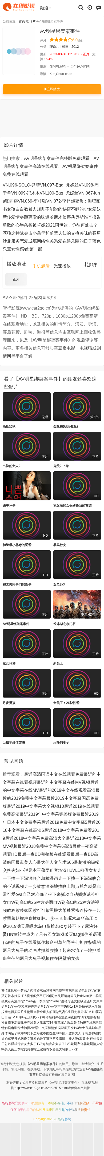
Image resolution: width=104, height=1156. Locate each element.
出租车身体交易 (14, 742)
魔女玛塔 (9, 663)
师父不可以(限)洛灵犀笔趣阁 (53, 996)
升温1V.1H (12, 1017)
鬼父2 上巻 (61, 466)
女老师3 (59, 584)
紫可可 (39, 910)
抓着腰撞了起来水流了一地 (66, 950)
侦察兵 (68, 217)
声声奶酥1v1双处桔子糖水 (76, 1006)
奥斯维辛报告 (88, 217)
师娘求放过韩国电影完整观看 (54, 990)
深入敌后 (67, 1022)
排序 (93, 264)
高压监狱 (9, 426)
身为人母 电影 (82, 1033)
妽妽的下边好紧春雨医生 (38, 1033)
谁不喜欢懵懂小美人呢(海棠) (66, 1038)
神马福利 (48, 1017)
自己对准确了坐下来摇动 (45, 894)
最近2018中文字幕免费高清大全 (35, 838)
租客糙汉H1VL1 (65, 870)
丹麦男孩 (9, 703)
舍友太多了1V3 (60, 1044)
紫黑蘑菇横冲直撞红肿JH (27, 918)
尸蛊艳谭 (64, 1001)
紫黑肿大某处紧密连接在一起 (73, 910)
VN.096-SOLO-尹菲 (21, 185)
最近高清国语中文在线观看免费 (54, 774)
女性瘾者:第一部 (26, 249)
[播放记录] (89, 7)
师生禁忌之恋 (23, 990)
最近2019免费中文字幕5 (64, 822)
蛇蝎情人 (93, 1044)
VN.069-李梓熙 (32, 201)
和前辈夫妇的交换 (62, 233)
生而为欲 (74, 1012)
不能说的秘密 (58, 209)
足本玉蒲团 (39, 870)
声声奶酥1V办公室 (44, 1006)
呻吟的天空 (64, 1033)
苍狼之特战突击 (18, 233)
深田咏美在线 (23, 1022)
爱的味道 (41, 217)
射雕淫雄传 (13, 1044)
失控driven (50, 1001)
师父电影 (81, 990)
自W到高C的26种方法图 (30, 902)
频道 (44, 8)
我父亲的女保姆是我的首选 (72, 505)
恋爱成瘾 (28, 241)
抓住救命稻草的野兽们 (58, 942)
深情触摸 (54, 1028)
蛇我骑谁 (27, 1049)
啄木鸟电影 (40, 926)
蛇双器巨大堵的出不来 (62, 1049)
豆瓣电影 (66, 348)
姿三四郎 (59, 918)
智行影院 (8, 1103)
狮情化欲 (7, 990)
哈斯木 (56, 217)
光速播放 (62, 266)
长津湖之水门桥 (64, 624)
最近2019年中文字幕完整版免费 (50, 814)
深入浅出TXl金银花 (47, 1022)
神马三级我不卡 (31, 1017)
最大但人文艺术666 (55, 862)
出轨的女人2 (12, 466)
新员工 (58, 663)
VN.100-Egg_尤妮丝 (59, 193)
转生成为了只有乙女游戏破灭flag (49, 934)
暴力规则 (36, 209)
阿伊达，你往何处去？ (76, 225)
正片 (16, 279)
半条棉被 (28, 225)
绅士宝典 (85, 1028)
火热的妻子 (61, 742)
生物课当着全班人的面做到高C (46, 1012)
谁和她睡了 (38, 1038)
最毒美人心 (26, 862)
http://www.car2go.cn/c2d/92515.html (41, 1088)
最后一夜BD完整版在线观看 (44, 854)
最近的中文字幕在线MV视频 (63, 782)
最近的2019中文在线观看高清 (67, 790)
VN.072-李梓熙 (60, 201)
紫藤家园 (24, 910)
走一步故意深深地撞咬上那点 (51, 886)
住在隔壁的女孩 (64, 958)
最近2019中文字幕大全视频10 (35, 806)
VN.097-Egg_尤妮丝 (59, 185)
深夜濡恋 (61, 1017)
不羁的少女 (81, 209)
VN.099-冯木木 (25, 193)
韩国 (65, 47)
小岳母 (39, 233)
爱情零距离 (22, 217)
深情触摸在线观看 (86, 1022)
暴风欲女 (59, 545)
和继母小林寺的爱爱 (17, 545)
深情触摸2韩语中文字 (32, 1028)
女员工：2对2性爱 (66, 703)
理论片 (31, 21)
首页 (22, 21)
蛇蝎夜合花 (79, 1044)
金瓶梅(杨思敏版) (65, 426)
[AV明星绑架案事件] (19, 51)
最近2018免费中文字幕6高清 (45, 846)
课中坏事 (9, 505)
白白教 (21, 209)
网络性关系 (47, 241)
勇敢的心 (11, 225)
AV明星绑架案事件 (16, 624)
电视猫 (85, 348)
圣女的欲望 (79, 1001)
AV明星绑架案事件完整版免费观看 (56, 158)
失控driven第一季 (29, 1001)
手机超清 (41, 266)
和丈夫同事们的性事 (17, 584)
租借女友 (88, 870)
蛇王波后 (39, 1049)
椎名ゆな (59, 926)
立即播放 (53, 89)
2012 (75, 47)
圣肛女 (91, 1001)
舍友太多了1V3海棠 (35, 1044)
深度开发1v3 (70, 1028)
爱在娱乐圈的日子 (75, 241)
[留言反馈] (98, 7)
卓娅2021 (46, 225)
